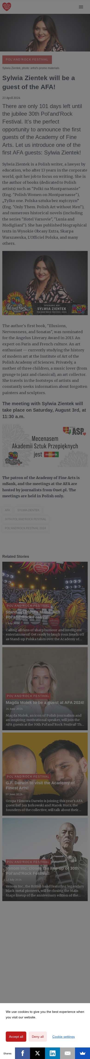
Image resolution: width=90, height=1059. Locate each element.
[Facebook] (22, 1053)
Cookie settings (63, 1036)
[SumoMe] (82, 1053)
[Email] (67, 1053)
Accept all (16, 1036)
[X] (37, 1053)
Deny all (38, 1036)
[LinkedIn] (52, 1053)
